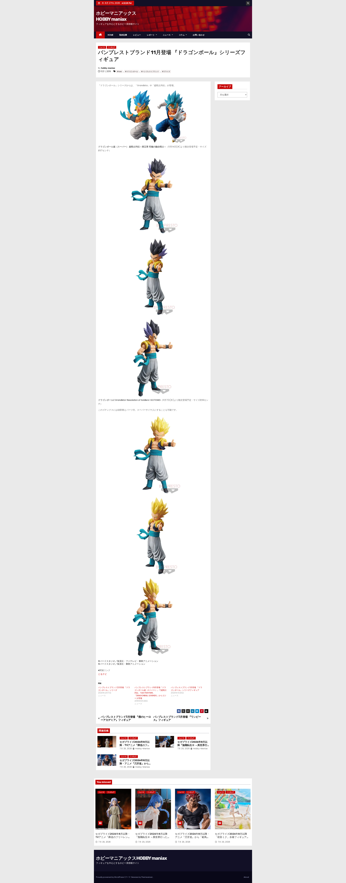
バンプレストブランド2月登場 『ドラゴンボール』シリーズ (114, 688)
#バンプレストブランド (150, 71)
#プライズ (166, 71)
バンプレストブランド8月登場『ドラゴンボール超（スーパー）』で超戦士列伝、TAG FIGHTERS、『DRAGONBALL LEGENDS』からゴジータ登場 (150, 693)
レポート (151, 35)
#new (119, 71)
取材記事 (123, 35)
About (246, 877)
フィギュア (111, 47)
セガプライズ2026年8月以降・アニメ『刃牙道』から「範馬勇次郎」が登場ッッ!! (135, 763)
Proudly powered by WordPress (110, 877)
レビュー (137, 35)
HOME (110, 35)
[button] (249, 34)
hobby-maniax (108, 68)
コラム (182, 35)
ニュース (167, 35)
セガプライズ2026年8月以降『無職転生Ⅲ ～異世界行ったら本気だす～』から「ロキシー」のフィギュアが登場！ (152, 838)
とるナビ (102, 674)
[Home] (100, 35)
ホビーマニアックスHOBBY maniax (131, 858)
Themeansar (147, 877)
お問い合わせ (198, 35)
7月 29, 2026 (126, 748)
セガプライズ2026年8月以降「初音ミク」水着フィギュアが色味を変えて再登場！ (232, 837)
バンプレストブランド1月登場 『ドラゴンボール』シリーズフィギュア (186, 688)
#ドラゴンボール (131, 71)
